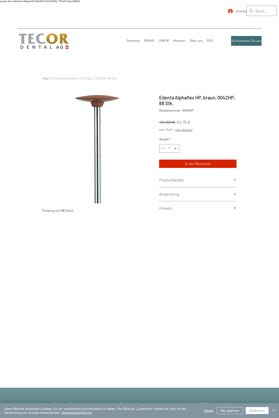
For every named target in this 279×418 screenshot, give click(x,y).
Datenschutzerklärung (77, 412)
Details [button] (208, 410)
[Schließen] (273, 411)
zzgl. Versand (183, 129)
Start (46, 78)
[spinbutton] (169, 148)
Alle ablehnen (230, 410)
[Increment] (176, 148)
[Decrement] (163, 148)
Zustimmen (257, 410)
